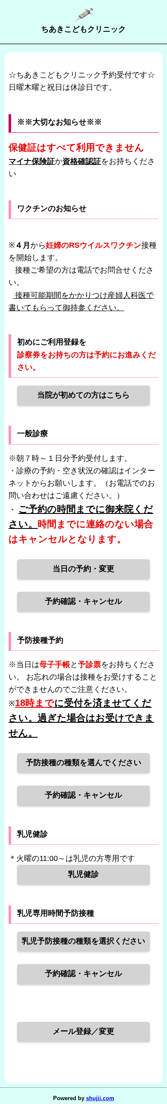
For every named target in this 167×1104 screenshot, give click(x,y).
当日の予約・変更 (83, 568)
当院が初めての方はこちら (83, 395)
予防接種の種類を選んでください (83, 762)
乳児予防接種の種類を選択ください (83, 941)
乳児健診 (83, 874)
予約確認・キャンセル (83, 601)
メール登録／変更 (83, 1031)
